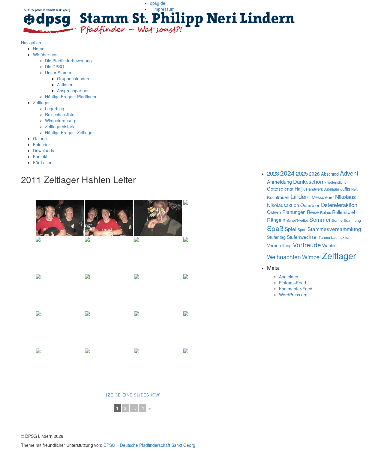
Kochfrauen (278, 197)
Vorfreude (307, 244)
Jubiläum (331, 188)
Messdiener (323, 197)
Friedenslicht (335, 182)
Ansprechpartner (73, 90)
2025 (302, 173)
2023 (273, 173)
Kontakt (40, 156)
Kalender (41, 144)
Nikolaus (345, 196)
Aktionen (65, 85)
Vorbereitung (279, 245)
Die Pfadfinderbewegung (68, 61)
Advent (349, 173)
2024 (287, 172)
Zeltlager (41, 102)
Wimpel (311, 257)
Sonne (337, 220)
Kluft (354, 189)
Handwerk (314, 188)
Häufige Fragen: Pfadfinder (71, 96)
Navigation (31, 43)
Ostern (274, 212)
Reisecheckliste (59, 114)
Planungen (294, 211)
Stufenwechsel (302, 236)
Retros (325, 212)
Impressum (164, 9)
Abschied (330, 174)
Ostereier (310, 205)
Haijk (300, 188)
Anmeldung (279, 181)
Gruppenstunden (73, 79)
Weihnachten (284, 257)
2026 (314, 173)
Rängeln (276, 219)
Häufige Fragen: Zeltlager (69, 132)
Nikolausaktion (283, 205)
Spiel (290, 229)
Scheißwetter (297, 220)
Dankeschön (308, 181)
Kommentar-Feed (295, 289)
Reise (313, 212)
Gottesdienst (280, 188)
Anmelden (288, 277)
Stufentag (276, 237)
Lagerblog (54, 108)
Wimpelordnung (60, 120)
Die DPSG (54, 67)
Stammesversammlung (334, 229)
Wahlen (329, 245)
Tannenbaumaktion (334, 237)
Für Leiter (42, 162)
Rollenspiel (343, 212)
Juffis (345, 188)
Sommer (320, 219)
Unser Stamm (58, 73)
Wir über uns (45, 55)
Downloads (43, 150)
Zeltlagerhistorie (60, 126)
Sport (302, 229)
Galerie (40, 138)
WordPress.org (293, 295)
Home (38, 49)
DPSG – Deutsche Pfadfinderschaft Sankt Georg (149, 445)
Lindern (300, 196)
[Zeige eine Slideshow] (133, 395)
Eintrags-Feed (292, 283)
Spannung (352, 220)
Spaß (275, 228)
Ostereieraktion (339, 205)
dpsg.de (157, 3)
